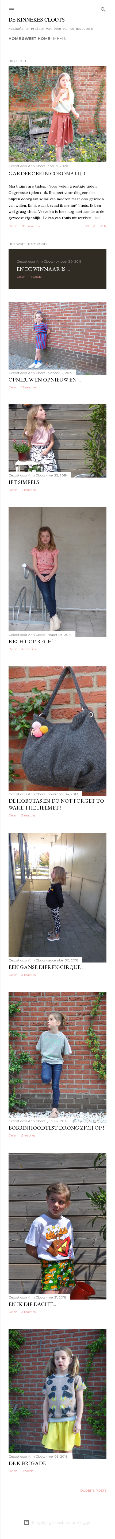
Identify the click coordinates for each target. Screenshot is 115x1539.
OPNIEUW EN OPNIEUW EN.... (45, 379)
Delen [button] (13, 226)
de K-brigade (27, 1463)
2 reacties (28, 490)
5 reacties (28, 1135)
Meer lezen (95, 226)
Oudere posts (93, 1490)
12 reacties (29, 387)
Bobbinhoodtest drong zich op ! (56, 1127)
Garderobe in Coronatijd (47, 173)
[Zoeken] (103, 8)
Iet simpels (24, 482)
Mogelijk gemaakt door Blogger (62, 1522)
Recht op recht (32, 641)
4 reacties (28, 649)
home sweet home (29, 38)
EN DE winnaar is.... (43, 269)
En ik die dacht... (32, 1304)
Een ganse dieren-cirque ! (46, 967)
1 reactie (35, 277)
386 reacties (30, 226)
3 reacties (28, 815)
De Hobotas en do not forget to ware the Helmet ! (56, 804)
